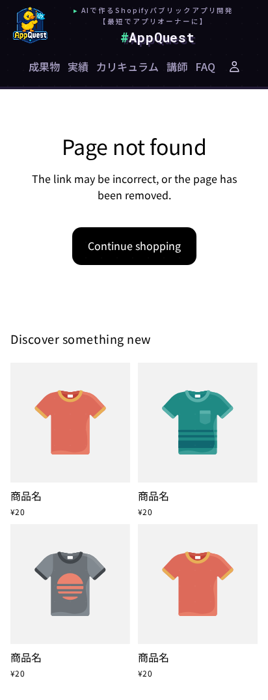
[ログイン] (234, 67)
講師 (177, 66)
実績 (78, 66)
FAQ (205, 66)
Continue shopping (134, 245)
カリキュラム (127, 66)
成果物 (44, 66)
